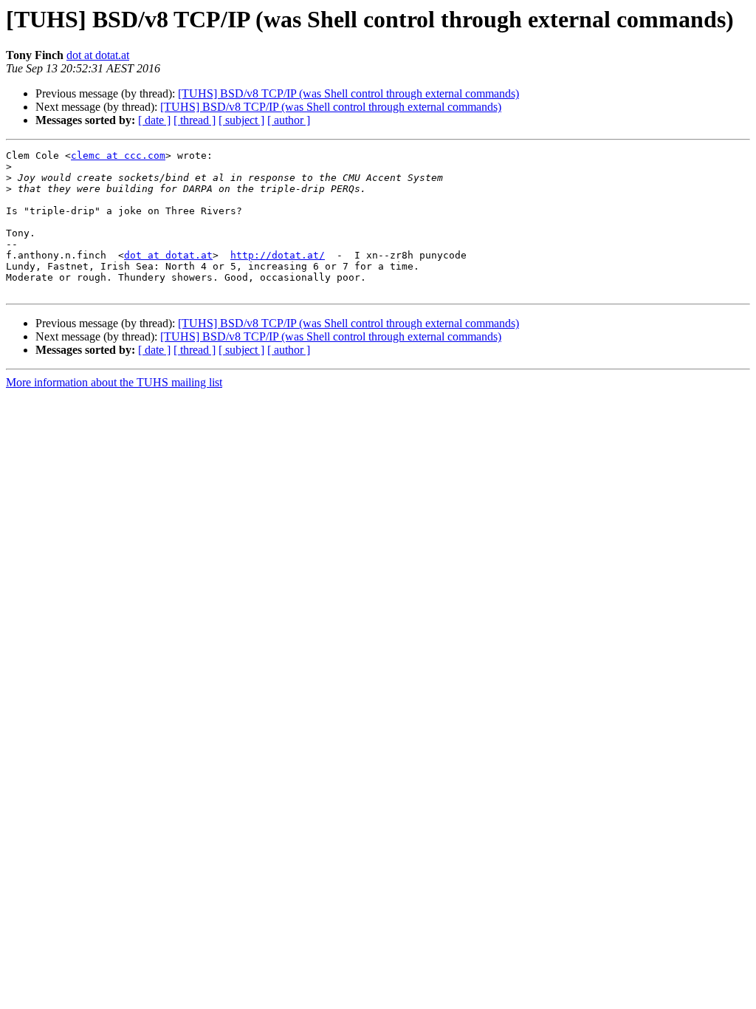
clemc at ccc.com (118, 155)
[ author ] (288, 120)
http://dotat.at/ (277, 255)
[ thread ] (194, 120)
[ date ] (154, 120)
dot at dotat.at (97, 55)
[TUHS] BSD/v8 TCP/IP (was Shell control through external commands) (348, 93)
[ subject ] (241, 120)
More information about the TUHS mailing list (114, 382)
